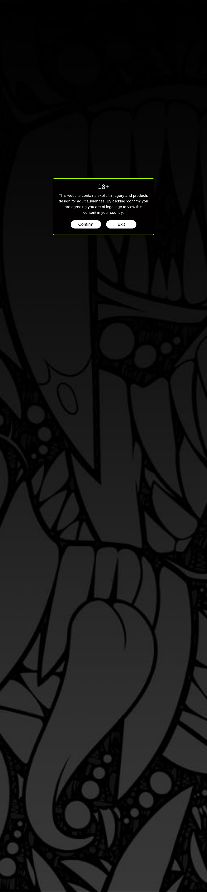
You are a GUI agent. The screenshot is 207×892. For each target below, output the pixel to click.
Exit (121, 224)
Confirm (85, 224)
